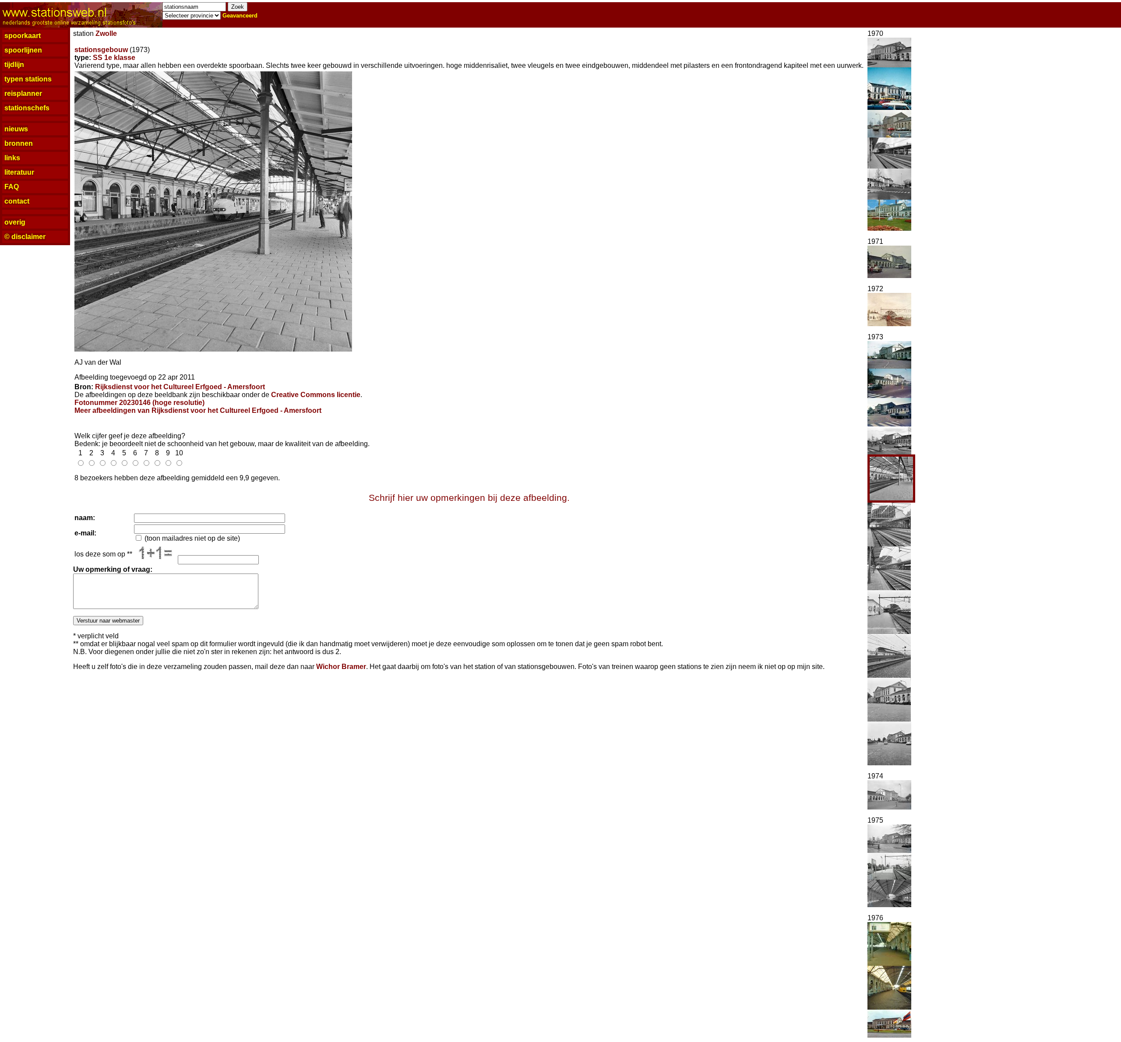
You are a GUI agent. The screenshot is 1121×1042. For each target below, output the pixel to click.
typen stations (28, 79)
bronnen (18, 143)
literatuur (19, 172)
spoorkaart (22, 35)
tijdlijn (14, 64)
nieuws (16, 129)
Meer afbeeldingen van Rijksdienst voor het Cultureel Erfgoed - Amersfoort (197, 410)
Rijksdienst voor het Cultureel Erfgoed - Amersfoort (180, 387)
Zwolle (106, 33)
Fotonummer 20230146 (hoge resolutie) (139, 402)
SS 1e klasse (114, 57)
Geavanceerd (239, 15)
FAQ (11, 186)
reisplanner (23, 93)
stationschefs (26, 108)
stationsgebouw (101, 49)
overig (14, 222)
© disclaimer (25, 236)
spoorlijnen (23, 50)
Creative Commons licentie (315, 394)
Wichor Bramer (341, 666)
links (12, 158)
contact (16, 201)
